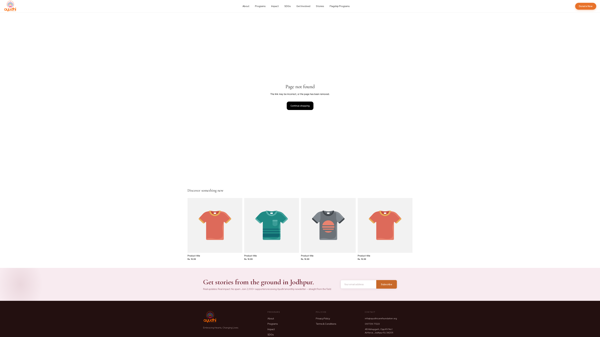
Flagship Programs (340, 6)
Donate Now (585, 6)
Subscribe (386, 284)
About (245, 6)
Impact (275, 6)
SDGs (287, 6)
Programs (260, 6)
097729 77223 (372, 323)
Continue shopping (300, 105)
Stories (320, 6)
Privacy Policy (323, 318)
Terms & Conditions (326, 323)
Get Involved (303, 6)
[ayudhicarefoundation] (10, 6)
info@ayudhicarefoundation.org (381, 318)
